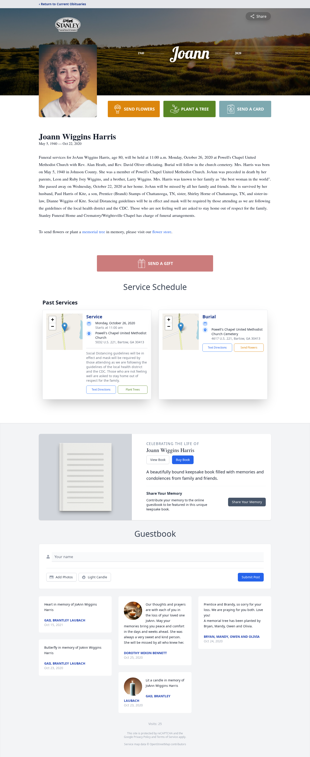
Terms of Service (167, 737)
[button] (64, 327)
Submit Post (251, 577)
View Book (157, 460)
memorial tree (93, 231)
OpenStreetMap (160, 744)
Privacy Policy (142, 737)
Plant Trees (133, 389)
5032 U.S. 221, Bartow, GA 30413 (119, 342)
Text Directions (101, 389)
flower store (161, 231)
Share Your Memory (247, 502)
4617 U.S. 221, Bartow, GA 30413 (236, 338)
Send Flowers (249, 347)
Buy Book (183, 460)
